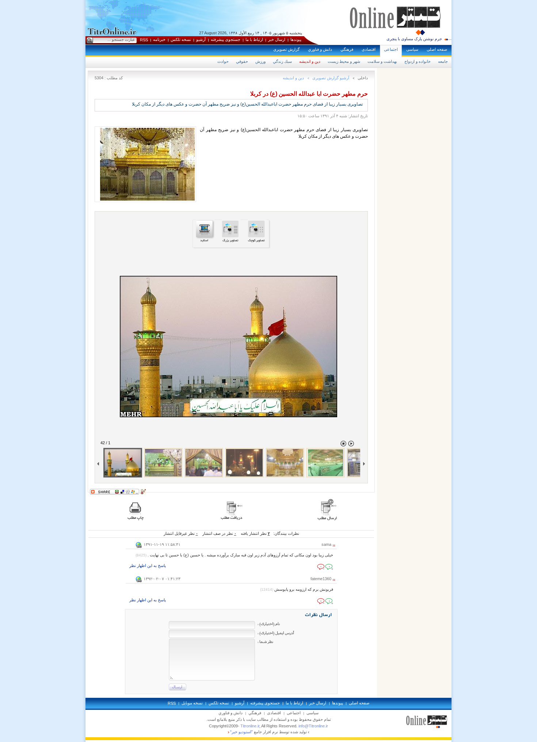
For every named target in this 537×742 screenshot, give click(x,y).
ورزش (260, 61)
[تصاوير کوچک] (257, 241)
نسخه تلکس (181, 39)
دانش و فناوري (320, 49)
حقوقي (242, 61)
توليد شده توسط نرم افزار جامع (268, 732)
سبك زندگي (282, 61)
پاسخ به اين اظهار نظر (147, 566)
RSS (144, 40)
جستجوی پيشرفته (225, 39)
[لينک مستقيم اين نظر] (139, 546)
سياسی (412, 49)
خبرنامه (159, 39)
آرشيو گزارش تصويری (330, 78)
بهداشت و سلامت (382, 61)
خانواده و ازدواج (417, 61)
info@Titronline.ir (313, 726)
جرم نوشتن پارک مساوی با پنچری (414, 39)
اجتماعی (391, 49)
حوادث (223, 61)
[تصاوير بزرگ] (231, 241)
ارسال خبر (276, 39)
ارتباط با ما (254, 39)
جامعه (443, 61)
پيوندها (295, 39)
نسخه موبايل (192, 703)
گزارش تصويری (286, 49)
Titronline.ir (249, 726)
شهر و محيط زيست (344, 61)
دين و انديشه (309, 61)
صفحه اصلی (437, 49)
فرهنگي (346, 49)
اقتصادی (369, 49)
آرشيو (201, 39)
